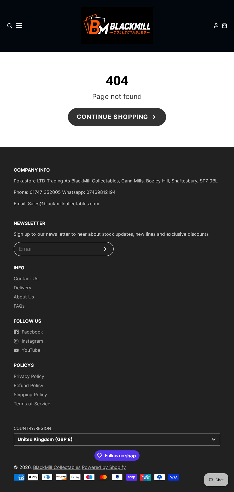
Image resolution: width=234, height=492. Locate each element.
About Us (24, 297)
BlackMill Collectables (56, 467)
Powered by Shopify (104, 467)
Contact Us (26, 278)
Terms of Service (32, 403)
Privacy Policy (29, 376)
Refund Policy (28, 385)
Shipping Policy (30, 394)
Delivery (22, 287)
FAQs (19, 306)
